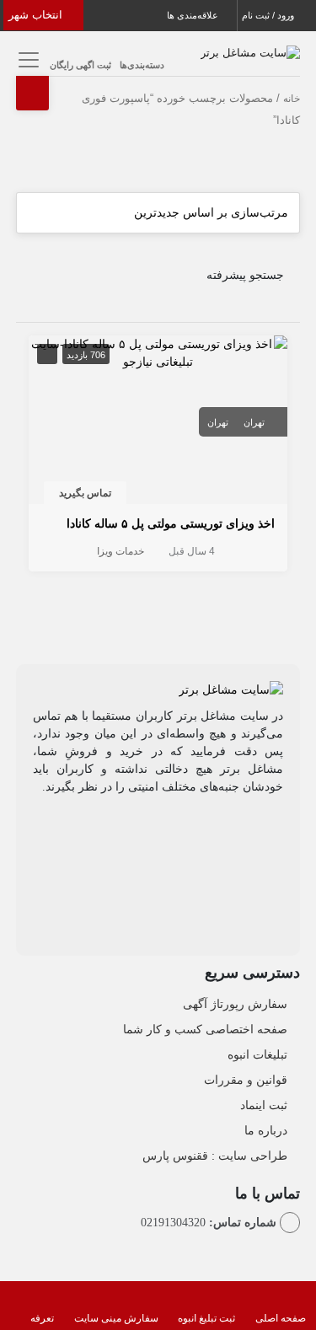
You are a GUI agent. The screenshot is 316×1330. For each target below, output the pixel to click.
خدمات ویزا (120, 551)
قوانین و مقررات (245, 1079)
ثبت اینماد (263, 1105)
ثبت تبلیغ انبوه (206, 1318)
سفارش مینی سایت (116, 1318)
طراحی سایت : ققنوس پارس (214, 1155)
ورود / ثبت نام (269, 15)
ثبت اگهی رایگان (80, 65)
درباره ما (265, 1130)
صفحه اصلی (280, 1318)
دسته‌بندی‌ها (142, 65)
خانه (291, 99)
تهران (254, 422)
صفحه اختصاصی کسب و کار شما (205, 1029)
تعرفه (42, 1318)
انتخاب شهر (37, 14)
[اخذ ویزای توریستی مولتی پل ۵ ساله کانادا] (158, 351)
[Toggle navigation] (27, 59)
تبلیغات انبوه (257, 1054)
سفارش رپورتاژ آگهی (235, 1004)
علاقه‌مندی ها (194, 15)
